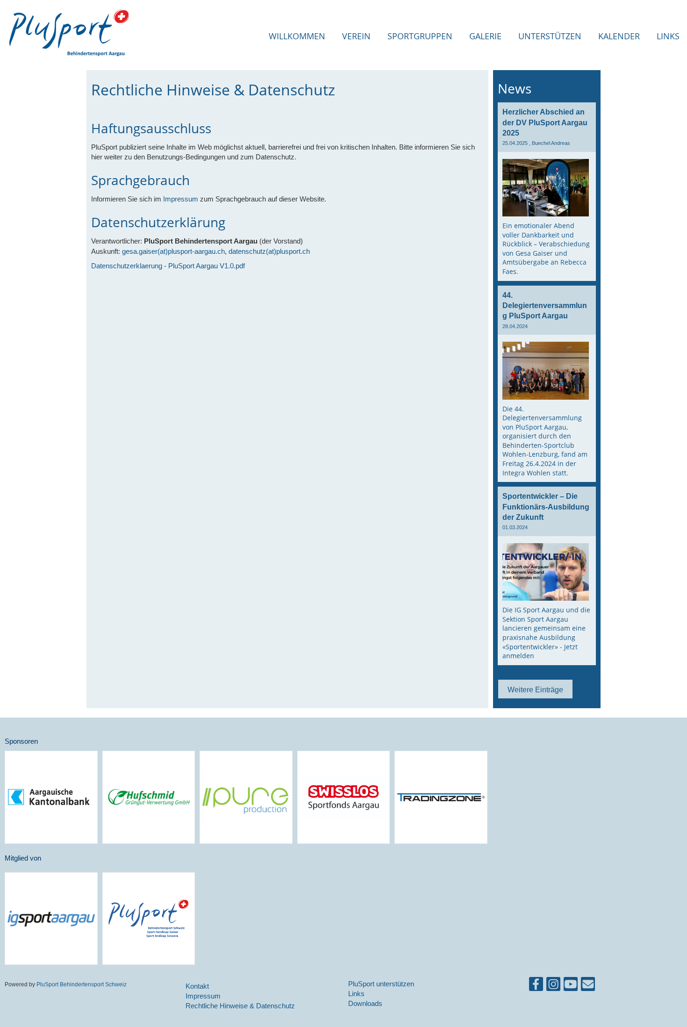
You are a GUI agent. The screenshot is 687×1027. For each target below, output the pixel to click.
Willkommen (297, 36)
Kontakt (197, 986)
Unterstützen (549, 36)
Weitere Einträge (535, 689)
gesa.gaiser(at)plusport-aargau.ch (173, 251)
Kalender (619, 36)
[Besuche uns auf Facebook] (536, 986)
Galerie (485, 36)
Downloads (365, 1003)
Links (668, 36)
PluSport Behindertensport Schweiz (81, 984)
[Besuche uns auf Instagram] (553, 986)
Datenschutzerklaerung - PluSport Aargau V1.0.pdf (168, 266)
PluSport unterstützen (381, 984)
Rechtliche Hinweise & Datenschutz (240, 1006)
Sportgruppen (419, 36)
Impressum (180, 199)
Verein (356, 36)
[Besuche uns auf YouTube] (571, 986)
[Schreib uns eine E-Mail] (588, 986)
